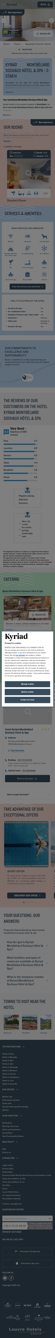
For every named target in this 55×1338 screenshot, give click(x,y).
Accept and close (27, 700)
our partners (20, 655)
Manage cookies (27, 684)
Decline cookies (27, 692)
